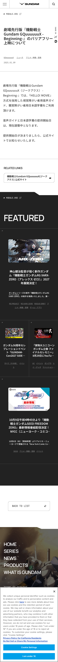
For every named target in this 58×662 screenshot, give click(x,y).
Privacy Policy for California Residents (22, 638)
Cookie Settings (29, 647)
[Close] (54, 591)
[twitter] (55, 37)
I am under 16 (29, 656)
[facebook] (55, 41)
